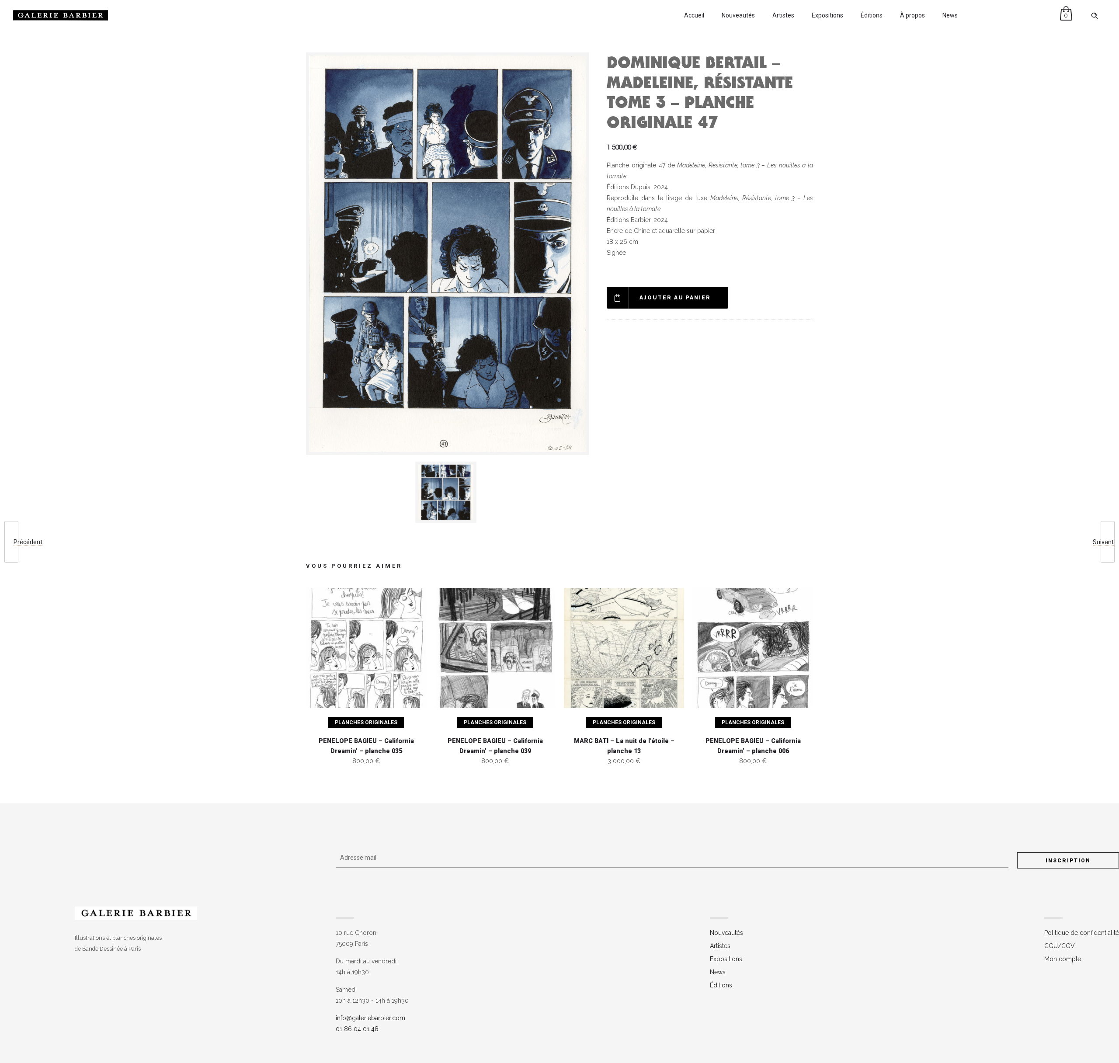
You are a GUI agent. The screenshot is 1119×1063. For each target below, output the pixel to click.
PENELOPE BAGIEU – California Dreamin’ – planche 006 (753, 746)
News (950, 15)
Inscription (1068, 861)
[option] (447, 492)
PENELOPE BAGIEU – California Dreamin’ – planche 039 (495, 746)
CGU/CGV (1059, 945)
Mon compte (1062, 958)
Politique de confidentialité (1081, 932)
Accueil (694, 15)
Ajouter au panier (675, 298)
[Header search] (1094, 16)
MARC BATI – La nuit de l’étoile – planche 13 (624, 746)
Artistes (783, 15)
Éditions (872, 15)
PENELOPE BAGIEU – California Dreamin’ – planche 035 (366, 746)
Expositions (827, 15)
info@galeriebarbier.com (370, 1017)
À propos (912, 15)
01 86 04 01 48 (357, 1028)
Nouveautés (738, 15)
